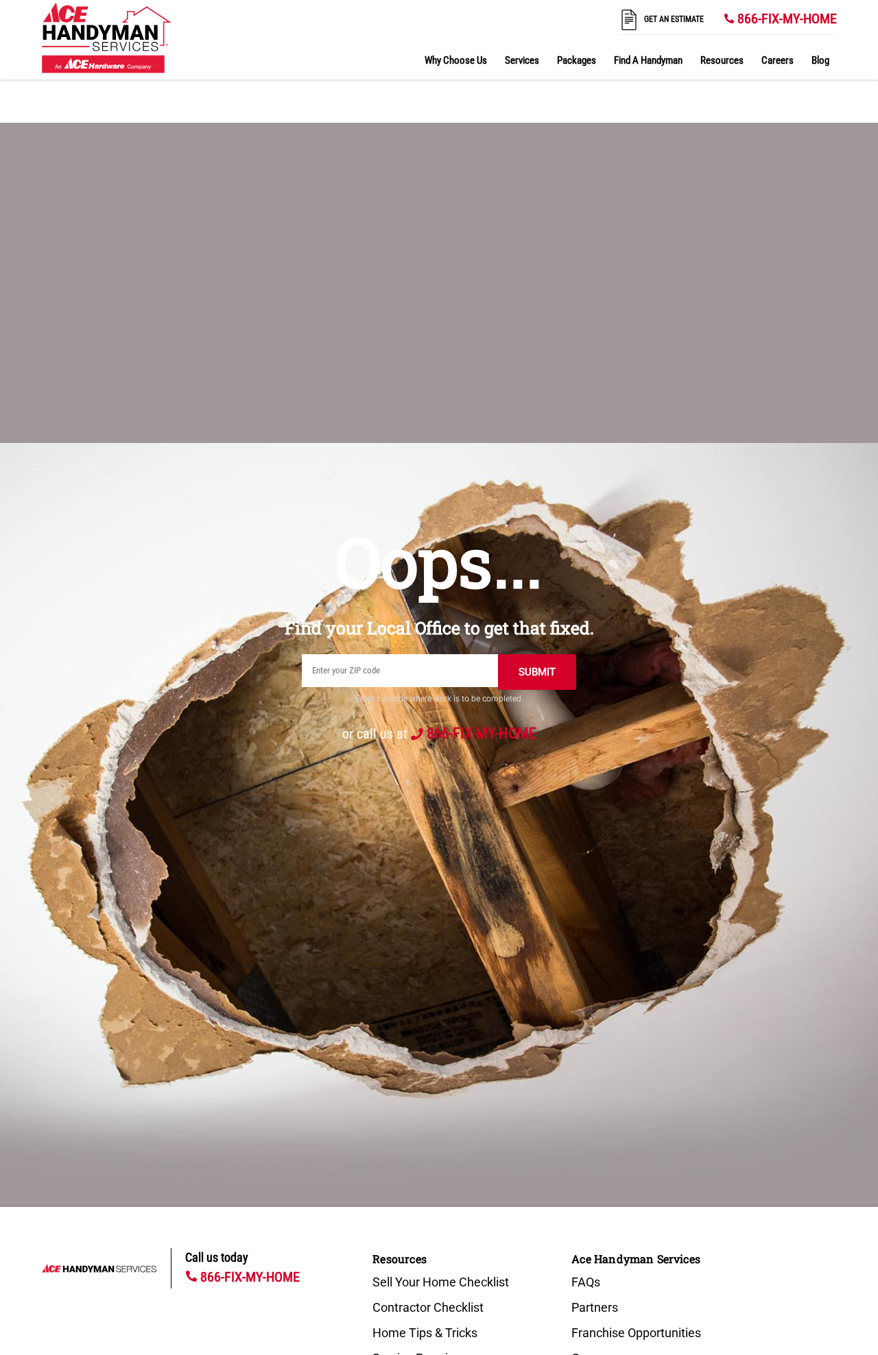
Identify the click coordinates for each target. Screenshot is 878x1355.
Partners (594, 1308)
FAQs (585, 1282)
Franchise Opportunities (636, 1333)
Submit (537, 672)
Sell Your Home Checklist (440, 1282)
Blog (820, 60)
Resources (722, 60)
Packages (576, 60)
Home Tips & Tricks (424, 1333)
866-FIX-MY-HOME (787, 18)
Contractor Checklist (428, 1308)
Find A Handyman (648, 60)
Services (522, 60)
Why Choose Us (456, 60)
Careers (777, 60)
